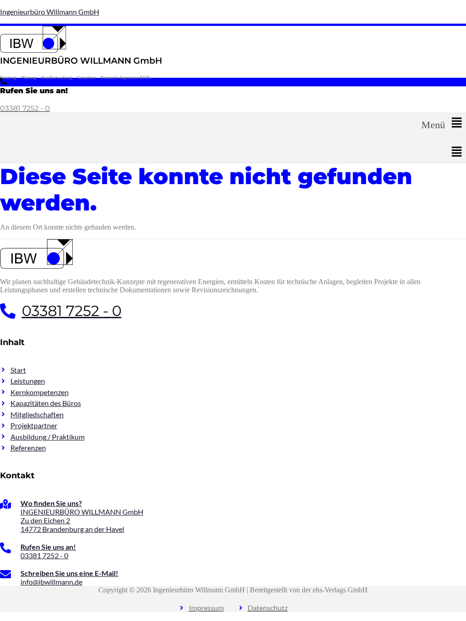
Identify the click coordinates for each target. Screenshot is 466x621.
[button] (443, 123)
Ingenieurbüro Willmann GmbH (49, 11)
